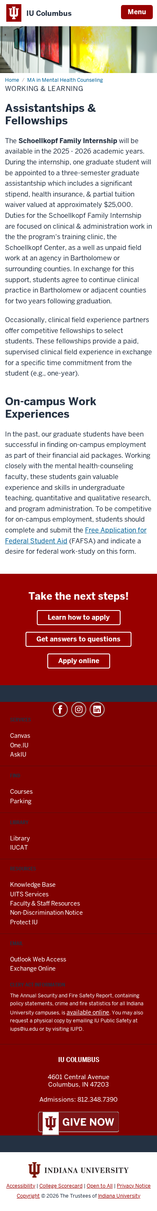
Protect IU (24, 922)
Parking (20, 801)
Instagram (78, 709)
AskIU (18, 754)
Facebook (60, 709)
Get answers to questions (78, 639)
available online (88, 1012)
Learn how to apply (79, 617)
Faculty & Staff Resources (45, 903)
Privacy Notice (134, 1186)
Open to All (100, 1186)
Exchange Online (33, 968)
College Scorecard (60, 1186)
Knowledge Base (33, 884)
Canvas (20, 735)
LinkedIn (97, 709)
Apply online (78, 660)
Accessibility (20, 1186)
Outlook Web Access (38, 959)
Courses (21, 791)
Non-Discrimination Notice (46, 912)
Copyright (28, 1196)
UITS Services (29, 894)
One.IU (19, 745)
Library (20, 838)
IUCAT (19, 847)
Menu (137, 12)
